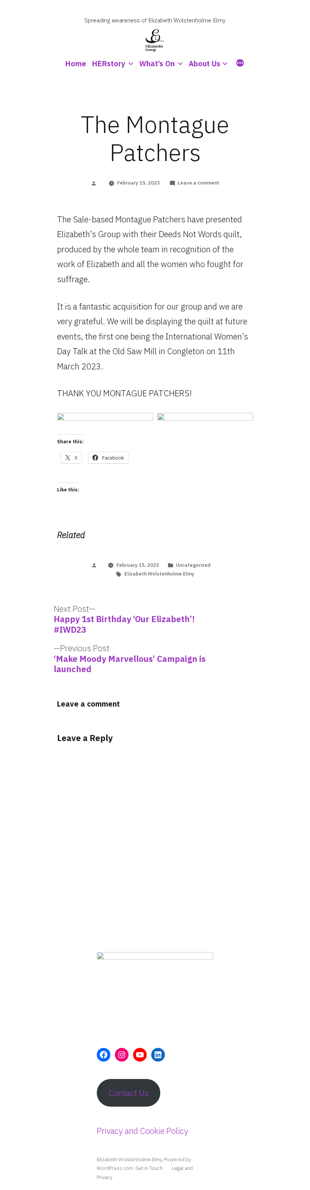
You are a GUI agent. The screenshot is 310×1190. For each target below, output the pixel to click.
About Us (204, 63)
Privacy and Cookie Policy (142, 1130)
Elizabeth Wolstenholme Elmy (159, 574)
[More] (240, 64)
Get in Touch (149, 1168)
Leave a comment (198, 183)
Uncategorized (193, 565)
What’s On (157, 63)
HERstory (108, 63)
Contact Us (128, 1092)
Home (75, 63)
